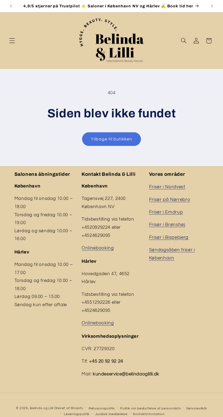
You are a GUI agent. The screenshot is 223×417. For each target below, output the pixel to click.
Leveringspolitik (76, 414)
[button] (12, 41)
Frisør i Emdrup (166, 212)
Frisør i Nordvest (167, 186)
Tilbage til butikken (111, 139)
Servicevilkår (196, 408)
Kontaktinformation (149, 414)
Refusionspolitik (102, 408)
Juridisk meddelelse (111, 414)
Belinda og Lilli (41, 408)
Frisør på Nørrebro (169, 199)
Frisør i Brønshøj (167, 224)
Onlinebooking (98, 248)
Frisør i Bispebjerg (168, 237)
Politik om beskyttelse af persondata (150, 408)
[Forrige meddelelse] (11, 6)
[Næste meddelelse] (212, 6)
